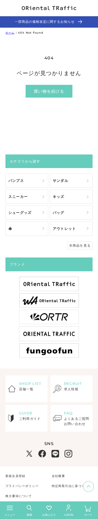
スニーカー (18, 196)
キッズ (59, 196)
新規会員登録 (15, 476)
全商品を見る (80, 245)
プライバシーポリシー (22, 486)
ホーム (10, 32)
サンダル (60, 180)
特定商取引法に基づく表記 (71, 486)
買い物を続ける (49, 91)
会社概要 (58, 476)
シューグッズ (20, 212)
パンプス (16, 180)
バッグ (59, 212)
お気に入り (49, 515)
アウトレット (64, 228)
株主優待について (18, 496)
